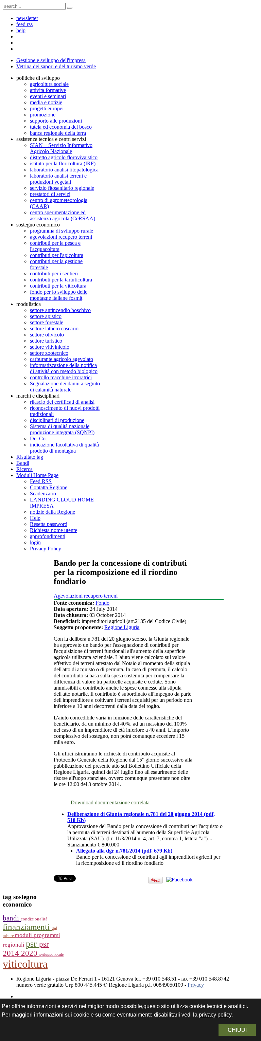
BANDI (12, 918)
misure (9, 935)
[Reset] (69, 8)
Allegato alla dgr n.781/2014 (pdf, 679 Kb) (124, 851)
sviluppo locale (51, 954)
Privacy (196, 985)
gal (54, 928)
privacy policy (215, 1015)
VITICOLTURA (25, 964)
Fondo (102, 603)
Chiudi (237, 1030)
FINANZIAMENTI (27, 926)
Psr (32, 944)
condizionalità (34, 919)
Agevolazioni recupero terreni (86, 596)
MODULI (24, 935)
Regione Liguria (121, 627)
